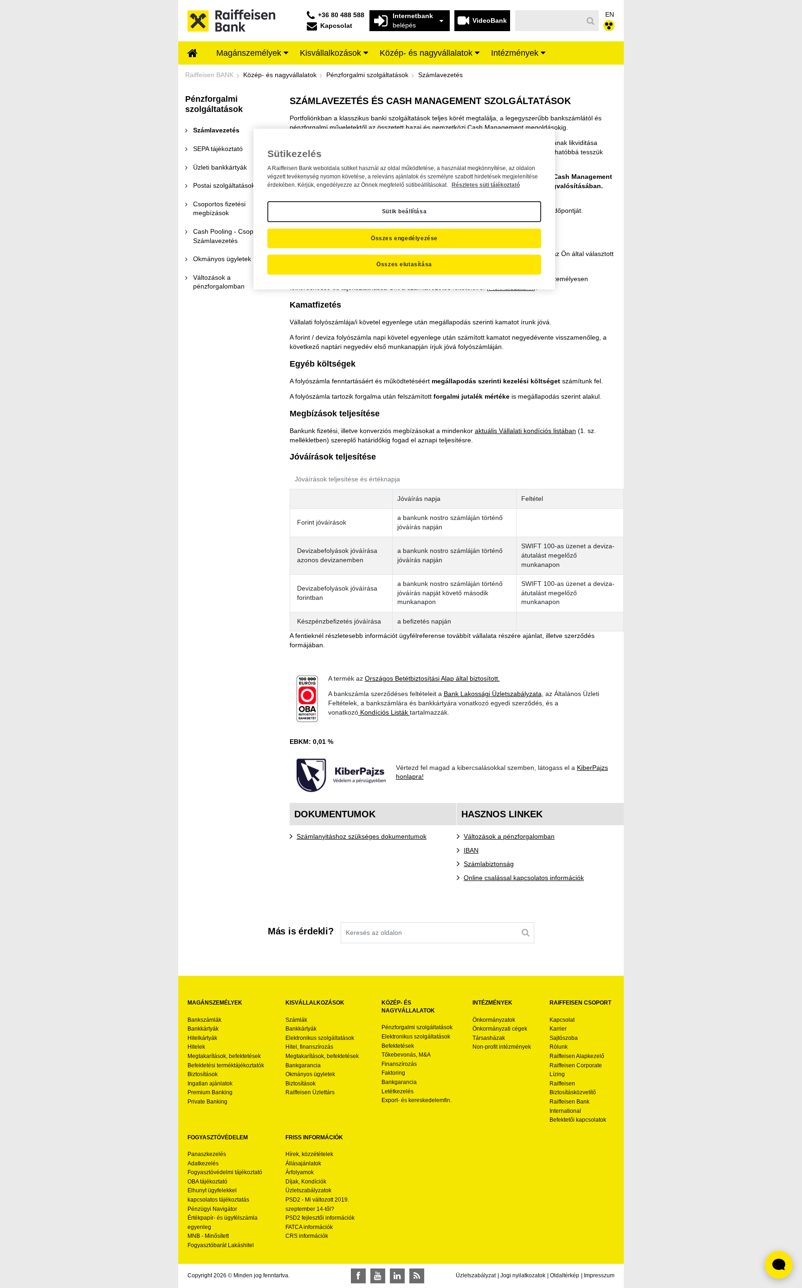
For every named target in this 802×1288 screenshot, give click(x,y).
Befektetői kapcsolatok (578, 1120)
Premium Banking (210, 1092)
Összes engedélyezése (404, 238)
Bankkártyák (203, 1028)
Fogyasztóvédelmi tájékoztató (225, 1172)
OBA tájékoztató (208, 1181)
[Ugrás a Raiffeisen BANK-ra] (231, 20)
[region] (404, 209)
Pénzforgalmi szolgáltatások (417, 1027)
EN (609, 14)
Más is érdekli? (301, 931)
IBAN (471, 850)
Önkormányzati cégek (499, 1028)
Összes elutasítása (404, 264)
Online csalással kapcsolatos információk (524, 877)
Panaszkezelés (207, 1154)
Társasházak (488, 1038)
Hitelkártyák (202, 1038)
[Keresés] (590, 20)
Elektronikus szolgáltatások (319, 1038)
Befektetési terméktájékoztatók (226, 1065)
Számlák (296, 1020)
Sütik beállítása (404, 211)
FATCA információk (309, 1227)
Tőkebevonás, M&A (406, 1054)
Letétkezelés (398, 1091)
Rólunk (559, 1047)
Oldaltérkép (564, 1275)
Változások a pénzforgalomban (509, 836)
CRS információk (306, 1236)
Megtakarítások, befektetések (224, 1056)
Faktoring (393, 1073)
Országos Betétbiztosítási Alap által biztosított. (432, 678)
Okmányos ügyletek (310, 1074)
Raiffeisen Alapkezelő (577, 1056)
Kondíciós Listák (384, 712)
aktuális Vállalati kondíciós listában (525, 430)
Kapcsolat (562, 1020)
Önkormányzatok (493, 1020)
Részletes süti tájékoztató (486, 185)
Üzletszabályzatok (308, 1190)
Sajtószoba (564, 1038)
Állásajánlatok (303, 1163)
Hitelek (196, 1047)
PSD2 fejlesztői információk (320, 1218)
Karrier (558, 1028)
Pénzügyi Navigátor (212, 1209)
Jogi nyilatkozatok (522, 1275)
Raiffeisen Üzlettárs (310, 1092)
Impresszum (599, 1275)
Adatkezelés (203, 1163)
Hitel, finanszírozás (309, 1047)
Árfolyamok (299, 1172)
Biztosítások (203, 1074)
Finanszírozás (399, 1064)
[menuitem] (192, 54)
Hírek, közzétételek (309, 1154)
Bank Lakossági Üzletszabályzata (493, 693)
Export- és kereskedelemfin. (417, 1100)
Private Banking (207, 1101)
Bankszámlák (204, 1020)
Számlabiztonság (489, 863)
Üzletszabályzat (476, 1275)
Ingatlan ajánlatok (210, 1083)
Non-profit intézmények (501, 1047)
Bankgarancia (303, 1065)
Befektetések (398, 1046)
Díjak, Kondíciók (305, 1181)
